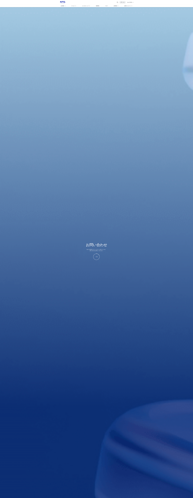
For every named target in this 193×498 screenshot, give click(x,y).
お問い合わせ (122, 2)
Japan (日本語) (129, 2)
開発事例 (97, 5)
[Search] (117, 2)
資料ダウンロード (127, 5)
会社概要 (62, 5)
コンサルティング (85, 5)
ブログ (106, 5)
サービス (73, 5)
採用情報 (115, 5)
